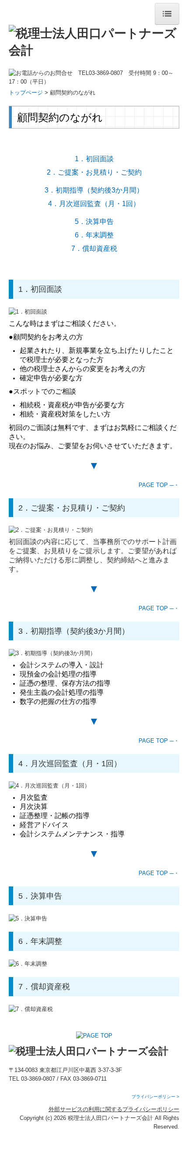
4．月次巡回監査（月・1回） (94, 203)
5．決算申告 (94, 221)
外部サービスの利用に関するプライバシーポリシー (114, 1109)
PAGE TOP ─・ (159, 485)
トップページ (26, 92)
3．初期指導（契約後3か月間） (94, 190)
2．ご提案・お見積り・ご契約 (94, 172)
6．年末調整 (94, 235)
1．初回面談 (94, 158)
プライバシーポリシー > (155, 1096)
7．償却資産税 (94, 248)
